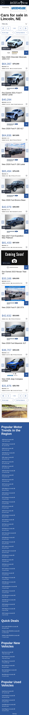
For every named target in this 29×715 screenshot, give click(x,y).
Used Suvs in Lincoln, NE (8, 692)
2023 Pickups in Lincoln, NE (8, 502)
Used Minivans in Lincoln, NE (8, 705)
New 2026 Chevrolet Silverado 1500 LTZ (14, 58)
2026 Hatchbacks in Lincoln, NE (9, 587)
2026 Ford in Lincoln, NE (7, 449)
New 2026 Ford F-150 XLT (13, 129)
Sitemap (14, 713)
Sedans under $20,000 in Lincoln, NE (10, 636)
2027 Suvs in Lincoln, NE (8, 462)
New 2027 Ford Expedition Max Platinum (12, 237)
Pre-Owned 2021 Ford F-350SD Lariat (12, 94)
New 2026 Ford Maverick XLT (14, 343)
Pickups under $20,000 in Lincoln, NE (10, 631)
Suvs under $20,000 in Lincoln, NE (10, 627)
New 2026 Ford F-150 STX (13, 307)
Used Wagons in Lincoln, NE (8, 709)
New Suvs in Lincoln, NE (7, 653)
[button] (2, 43)
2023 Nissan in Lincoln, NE (8, 529)
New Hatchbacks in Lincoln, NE (9, 670)
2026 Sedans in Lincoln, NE (8, 493)
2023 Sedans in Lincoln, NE (8, 591)
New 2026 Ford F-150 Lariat (13, 164)
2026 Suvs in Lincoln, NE (8, 440)
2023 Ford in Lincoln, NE (7, 507)
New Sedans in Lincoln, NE (8, 666)
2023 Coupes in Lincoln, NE (8, 614)
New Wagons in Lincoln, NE (8, 661)
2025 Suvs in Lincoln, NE (8, 476)
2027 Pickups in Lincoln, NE (8, 498)
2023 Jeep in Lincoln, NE (8, 547)
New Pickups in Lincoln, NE (8, 657)
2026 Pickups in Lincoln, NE (8, 444)
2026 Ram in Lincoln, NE (7, 467)
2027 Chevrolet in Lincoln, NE (9, 533)
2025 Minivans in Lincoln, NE (8, 582)
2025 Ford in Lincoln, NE (7, 511)
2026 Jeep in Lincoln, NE (8, 458)
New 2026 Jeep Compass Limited (12, 380)
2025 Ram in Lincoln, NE (7, 565)
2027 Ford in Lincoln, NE (7, 484)
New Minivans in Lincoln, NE (8, 675)
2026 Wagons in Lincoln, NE (8, 489)
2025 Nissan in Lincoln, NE (8, 556)
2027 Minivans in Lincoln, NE (8, 596)
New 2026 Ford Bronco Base (13, 200)
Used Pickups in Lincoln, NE (8, 696)
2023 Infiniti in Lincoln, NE (8, 574)
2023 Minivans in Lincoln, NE (8, 600)
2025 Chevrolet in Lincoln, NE (9, 551)
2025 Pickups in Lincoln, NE (8, 516)
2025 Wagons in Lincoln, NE (8, 609)
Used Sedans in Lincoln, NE (8, 700)
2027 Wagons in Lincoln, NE (8, 578)
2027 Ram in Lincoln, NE (7, 525)
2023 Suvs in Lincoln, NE (8, 480)
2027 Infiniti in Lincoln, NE (8, 520)
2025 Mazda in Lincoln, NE (8, 538)
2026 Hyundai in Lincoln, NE (8, 471)
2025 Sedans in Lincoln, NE (8, 605)
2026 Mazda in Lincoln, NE (8, 453)
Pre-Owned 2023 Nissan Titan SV (14, 272)
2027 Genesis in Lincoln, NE (8, 542)
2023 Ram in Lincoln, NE (7, 560)
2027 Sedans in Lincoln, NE (8, 569)
